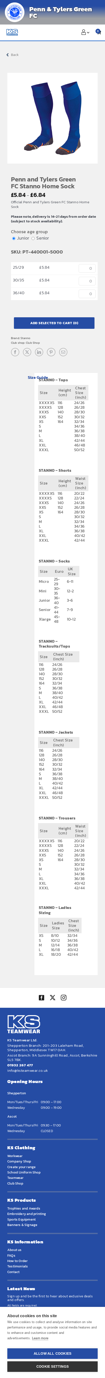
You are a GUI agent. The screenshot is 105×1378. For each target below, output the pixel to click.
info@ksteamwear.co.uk (27, 1070)
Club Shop (33, 343)
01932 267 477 (20, 1065)
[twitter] (52, 998)
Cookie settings (52, 1366)
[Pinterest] (51, 352)
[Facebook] (15, 352)
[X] (27, 352)
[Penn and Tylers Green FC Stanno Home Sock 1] (52, 118)
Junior (23, 238)
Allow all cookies (52, 1353)
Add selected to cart (54, 323)
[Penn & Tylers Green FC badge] (14, 12)
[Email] (63, 352)
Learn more (40, 1338)
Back (15, 54)
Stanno (25, 338)
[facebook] (41, 997)
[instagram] (63, 998)
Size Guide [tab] (38, 377)
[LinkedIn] (39, 352)
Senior (42, 238)
